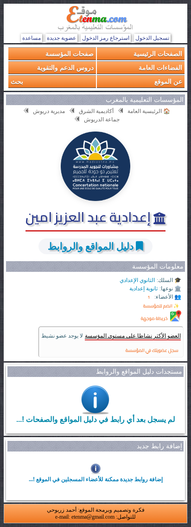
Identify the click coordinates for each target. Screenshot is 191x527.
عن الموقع (168, 81)
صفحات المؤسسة (69, 53)
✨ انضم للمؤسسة (161, 305)
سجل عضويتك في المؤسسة (152, 350)
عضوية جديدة (61, 38)
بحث (17, 81)
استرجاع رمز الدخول (105, 38)
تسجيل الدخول (152, 38)
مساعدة (31, 38)
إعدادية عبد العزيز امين (89, 216)
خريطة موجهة (154, 318)
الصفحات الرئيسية (158, 53)
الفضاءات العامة (160, 67)
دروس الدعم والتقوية (65, 67)
